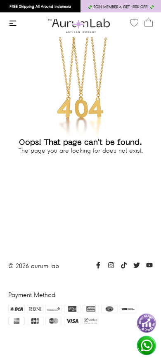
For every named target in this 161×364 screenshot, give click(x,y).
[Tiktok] (124, 266)
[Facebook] (98, 266)
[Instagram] (111, 266)
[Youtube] (149, 266)
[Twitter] (136, 266)
